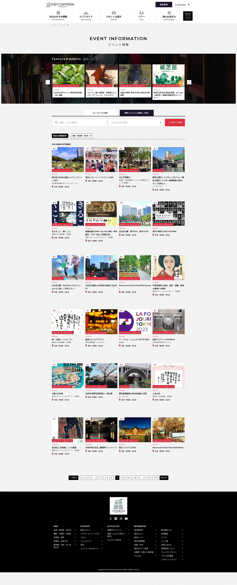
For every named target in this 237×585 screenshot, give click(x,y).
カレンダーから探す (100, 113)
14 (155, 478)
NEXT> (164, 478)
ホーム (54, 25)
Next (189, 82)
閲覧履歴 (164, 5)
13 (148, 478)
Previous (48, 82)
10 (135, 478)
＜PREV (73, 478)
